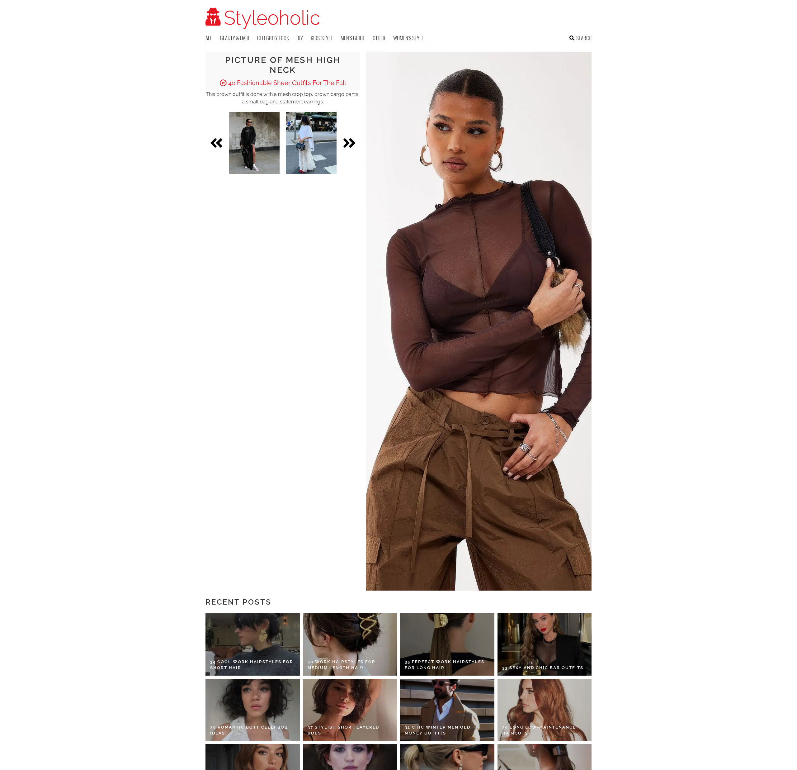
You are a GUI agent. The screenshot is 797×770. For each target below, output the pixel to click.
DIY (299, 38)
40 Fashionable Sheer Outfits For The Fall (286, 83)
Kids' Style (322, 38)
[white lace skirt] (311, 143)
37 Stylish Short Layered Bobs (343, 730)
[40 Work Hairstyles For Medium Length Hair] (350, 644)
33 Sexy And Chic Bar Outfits (542, 667)
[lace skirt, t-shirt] (254, 143)
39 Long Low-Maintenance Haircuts (539, 730)
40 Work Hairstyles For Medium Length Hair (341, 664)
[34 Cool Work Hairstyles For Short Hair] (252, 644)
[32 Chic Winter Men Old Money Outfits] (447, 710)
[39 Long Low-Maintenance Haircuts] (545, 710)
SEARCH (584, 38)
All (208, 38)
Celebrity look (273, 38)
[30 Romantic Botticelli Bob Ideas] (252, 710)
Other (379, 38)
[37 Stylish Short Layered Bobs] (350, 710)
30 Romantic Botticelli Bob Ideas (249, 730)
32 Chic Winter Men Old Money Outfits (437, 730)
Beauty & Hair (234, 38)
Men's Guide (353, 38)
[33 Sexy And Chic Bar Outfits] (545, 644)
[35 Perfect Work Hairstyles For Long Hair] (447, 644)
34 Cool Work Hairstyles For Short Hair (251, 664)
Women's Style (408, 38)
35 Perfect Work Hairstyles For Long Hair (444, 664)
